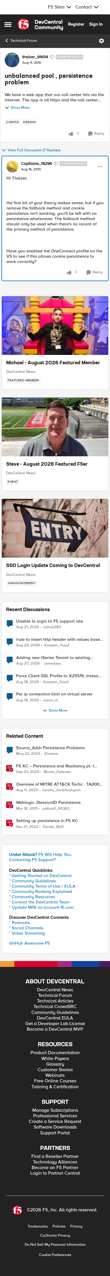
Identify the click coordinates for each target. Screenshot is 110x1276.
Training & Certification (55, 1087)
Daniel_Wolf (53, 827)
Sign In (96, 24)
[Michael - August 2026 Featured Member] (55, 325)
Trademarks (38, 1226)
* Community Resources (32, 896)
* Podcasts (19, 922)
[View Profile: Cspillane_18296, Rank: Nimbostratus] (12, 166)
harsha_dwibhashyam (62, 790)
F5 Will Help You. (40, 854)
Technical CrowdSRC (55, 1007)
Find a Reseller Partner (55, 1156)
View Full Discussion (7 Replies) (34, 150)
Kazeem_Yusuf (56, 645)
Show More (20, 107)
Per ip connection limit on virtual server (54, 694)
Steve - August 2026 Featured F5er (47, 464)
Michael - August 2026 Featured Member (53, 363)
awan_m (50, 700)
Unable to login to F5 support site (49, 621)
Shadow (51, 754)
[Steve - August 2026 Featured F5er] (55, 427)
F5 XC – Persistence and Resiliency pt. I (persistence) (55, 766)
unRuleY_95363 (55, 808)
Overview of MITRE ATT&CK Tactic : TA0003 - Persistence (59, 784)
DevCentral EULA (55, 1018)
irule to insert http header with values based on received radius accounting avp (59, 639)
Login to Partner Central (55, 1173)
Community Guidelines (55, 1012)
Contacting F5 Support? (32, 859)
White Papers (55, 1059)
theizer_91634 (35, 57)
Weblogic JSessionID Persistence (48, 802)
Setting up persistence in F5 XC (47, 820)
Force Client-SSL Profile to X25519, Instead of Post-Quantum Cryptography (58, 675)
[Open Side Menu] (7, 24)
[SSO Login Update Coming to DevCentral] (55, 528)
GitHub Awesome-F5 (29, 943)
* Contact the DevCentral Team (39, 902)
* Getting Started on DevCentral (40, 875)
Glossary (55, 1064)
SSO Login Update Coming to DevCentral (53, 566)
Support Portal (55, 1133)
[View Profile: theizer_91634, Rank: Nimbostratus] (12, 60)
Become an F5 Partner (55, 1168)
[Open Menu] (101, 41)
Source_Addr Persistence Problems (50, 747)
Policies (59, 1226)
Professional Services (55, 1116)
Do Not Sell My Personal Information (55, 1245)
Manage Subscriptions (55, 1110)
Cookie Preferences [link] (55, 1254)
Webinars (55, 1075)
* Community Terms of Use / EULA (42, 886)
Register (76, 24)
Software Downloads (55, 1127)
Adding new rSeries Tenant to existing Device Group (53, 657)
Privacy (76, 1226)
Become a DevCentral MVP (55, 1029)
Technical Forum (24, 40)
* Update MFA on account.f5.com (41, 907)
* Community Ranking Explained (40, 891)
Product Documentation (55, 1053)
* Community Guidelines (32, 880)
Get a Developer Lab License (55, 1024)
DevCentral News (20, 371)
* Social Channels (26, 927)
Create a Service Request (55, 1121)
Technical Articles (55, 1001)
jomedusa (52, 663)
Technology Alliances (55, 1162)
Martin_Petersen (57, 772)
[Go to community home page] (40, 24)
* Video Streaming (27, 933)
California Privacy (55, 1235)
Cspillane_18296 (36, 163)
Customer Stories (55, 1070)
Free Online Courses (55, 1081)
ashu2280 (52, 627)
